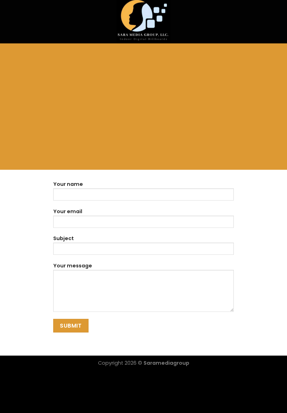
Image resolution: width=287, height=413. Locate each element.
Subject (63, 238)
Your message (72, 265)
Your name (68, 184)
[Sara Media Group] (143, 21)
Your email (67, 211)
